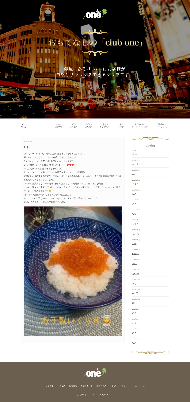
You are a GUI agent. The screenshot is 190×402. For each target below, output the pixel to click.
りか (134, 154)
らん (134, 323)
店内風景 (88, 125)
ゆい (134, 303)
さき (134, 283)
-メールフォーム (138, 386)
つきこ (135, 184)
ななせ (135, 214)
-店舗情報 (49, 386)
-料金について (86, 386)
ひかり (135, 253)
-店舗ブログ (101, 386)
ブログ (121, 125)
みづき (135, 293)
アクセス (73, 125)
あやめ (135, 273)
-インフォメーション (119, 386)
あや (134, 313)
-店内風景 (73, 386)
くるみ (135, 223)
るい (134, 263)
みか (134, 243)
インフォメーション (140, 125)
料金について (105, 125)
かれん (135, 164)
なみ (134, 194)
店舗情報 (58, 125)
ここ (134, 204)
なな (134, 174)
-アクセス (61, 386)
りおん (135, 233)
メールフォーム (162, 125)
